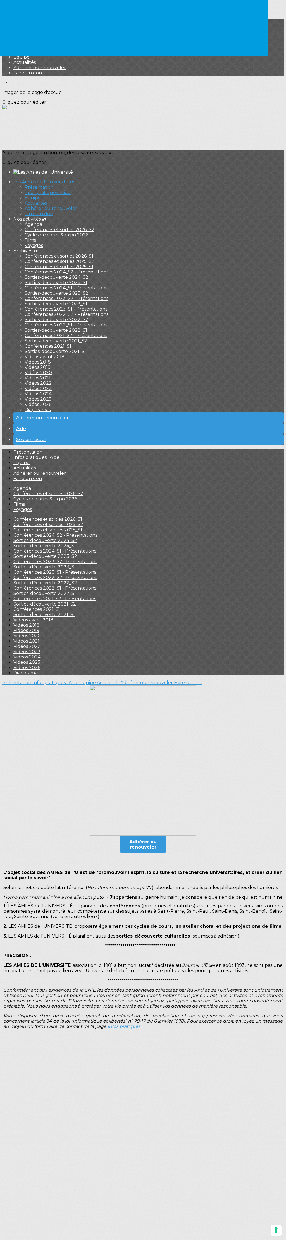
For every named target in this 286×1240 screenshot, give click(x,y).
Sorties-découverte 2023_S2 (56, 293)
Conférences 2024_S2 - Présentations (66, 272)
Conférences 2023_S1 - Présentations (66, 309)
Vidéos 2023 (38, 388)
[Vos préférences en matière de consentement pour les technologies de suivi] (276, 1230)
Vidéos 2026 (38, 404)
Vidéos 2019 (38, 367)
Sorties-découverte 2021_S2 (56, 340)
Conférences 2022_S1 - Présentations (66, 325)
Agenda (33, 224)
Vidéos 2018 (38, 362)
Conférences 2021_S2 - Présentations (66, 335)
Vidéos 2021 (38, 378)
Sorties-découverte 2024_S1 (56, 282)
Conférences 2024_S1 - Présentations (66, 287)
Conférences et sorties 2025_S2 (59, 261)
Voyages (34, 245)
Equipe (21, 57)
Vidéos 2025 (38, 399)
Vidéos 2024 (38, 393)
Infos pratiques (124, 1026)
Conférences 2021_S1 (48, 346)
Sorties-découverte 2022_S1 (56, 330)
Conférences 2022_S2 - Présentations (66, 314)
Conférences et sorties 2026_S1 (59, 256)
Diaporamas (38, 409)
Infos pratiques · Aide (48, 192)
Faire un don (27, 73)
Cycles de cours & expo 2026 (56, 235)
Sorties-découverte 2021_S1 (55, 351)
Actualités (24, 62)
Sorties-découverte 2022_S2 (56, 319)
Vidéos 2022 (38, 383)
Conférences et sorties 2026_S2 (59, 229)
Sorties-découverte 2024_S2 (56, 277)
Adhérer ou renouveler (39, 67)
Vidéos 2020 (38, 372)
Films (30, 240)
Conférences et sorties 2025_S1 (59, 266)
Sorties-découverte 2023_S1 (56, 303)
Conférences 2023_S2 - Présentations (66, 298)
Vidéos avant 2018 (45, 356)
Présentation (39, 187)
